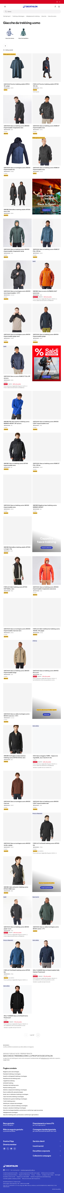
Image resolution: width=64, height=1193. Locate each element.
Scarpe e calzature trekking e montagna (14, 1108)
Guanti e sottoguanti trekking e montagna (15, 1076)
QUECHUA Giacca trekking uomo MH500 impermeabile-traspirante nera (17, 126)
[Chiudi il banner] (59, 2)
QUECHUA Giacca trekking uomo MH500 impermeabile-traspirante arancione (46, 588)
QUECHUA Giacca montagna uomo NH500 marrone (17, 802)
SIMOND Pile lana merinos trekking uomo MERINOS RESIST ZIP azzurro (17, 422)
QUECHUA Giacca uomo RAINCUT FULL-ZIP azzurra (17, 377)
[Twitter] (8, 1148)
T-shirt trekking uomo (9, 1101)
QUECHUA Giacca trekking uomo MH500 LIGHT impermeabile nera (46, 422)
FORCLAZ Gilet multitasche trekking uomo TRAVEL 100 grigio (46, 629)
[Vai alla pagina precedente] (26, 1035)
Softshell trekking (8, 1083)
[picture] (17, 67)
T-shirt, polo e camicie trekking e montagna (15, 1105)
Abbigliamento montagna (10, 1112)
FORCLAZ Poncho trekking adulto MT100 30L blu (46, 85)
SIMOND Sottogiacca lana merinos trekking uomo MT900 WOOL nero (15, 756)
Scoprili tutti (47, 376)
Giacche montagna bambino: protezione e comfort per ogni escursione (23, 1110)
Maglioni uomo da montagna (11, 1071)
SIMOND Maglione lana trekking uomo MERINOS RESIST (45, 506)
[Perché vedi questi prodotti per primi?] (4, 50)
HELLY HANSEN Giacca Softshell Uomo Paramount (16, 1016)
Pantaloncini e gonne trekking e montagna (15, 1099)
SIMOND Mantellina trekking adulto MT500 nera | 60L (17, 210)
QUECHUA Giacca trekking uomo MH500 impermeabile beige (17, 671)
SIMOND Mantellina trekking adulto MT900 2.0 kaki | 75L (17, 548)
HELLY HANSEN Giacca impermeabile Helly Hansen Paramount (46, 971)
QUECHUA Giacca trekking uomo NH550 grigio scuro (16, 928)
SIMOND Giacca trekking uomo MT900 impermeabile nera (16, 464)
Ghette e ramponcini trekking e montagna (15, 1089)
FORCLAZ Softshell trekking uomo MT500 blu (46, 844)
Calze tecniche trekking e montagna (13, 1096)
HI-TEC (17, 1053)
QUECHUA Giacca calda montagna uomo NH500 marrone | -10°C (17, 715)
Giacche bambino (23, 38)
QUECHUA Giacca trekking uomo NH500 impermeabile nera (16, 506)
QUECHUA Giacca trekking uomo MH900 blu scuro (46, 671)
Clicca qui (46, 714)
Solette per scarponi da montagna (12, 1103)
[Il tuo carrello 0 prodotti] (59, 6)
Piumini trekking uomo (9, 1087)
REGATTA (29, 1053)
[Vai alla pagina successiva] (38, 1035)
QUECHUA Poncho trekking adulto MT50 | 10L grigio (17, 85)
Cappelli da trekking (9, 1080)
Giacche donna (9, 38)
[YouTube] (11, 1148)
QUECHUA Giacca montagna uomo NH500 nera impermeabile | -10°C (17, 292)
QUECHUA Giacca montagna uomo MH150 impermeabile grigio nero (17, 335)
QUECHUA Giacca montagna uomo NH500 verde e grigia (17, 844)
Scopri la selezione (46, 547)
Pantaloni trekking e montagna (12, 1074)
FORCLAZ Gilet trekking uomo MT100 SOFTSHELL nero (15, 588)
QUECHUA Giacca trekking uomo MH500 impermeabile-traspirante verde (17, 250)
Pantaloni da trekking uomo (11, 1085)
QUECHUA (6, 1053)
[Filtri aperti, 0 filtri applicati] (5, 46)
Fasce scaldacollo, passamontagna (13, 1092)
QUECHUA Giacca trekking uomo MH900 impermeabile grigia (46, 335)
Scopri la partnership (46, 887)
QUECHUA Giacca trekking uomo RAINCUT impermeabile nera (46, 126)
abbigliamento (45, 1058)
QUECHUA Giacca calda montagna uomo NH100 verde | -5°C (46, 928)
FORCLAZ (12, 1053)
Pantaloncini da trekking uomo (11, 1078)
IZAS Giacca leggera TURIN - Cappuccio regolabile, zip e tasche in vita (45, 756)
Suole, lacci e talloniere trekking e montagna (15, 1094)
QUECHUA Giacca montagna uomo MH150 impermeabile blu (17, 168)
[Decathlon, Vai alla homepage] (30, 6)
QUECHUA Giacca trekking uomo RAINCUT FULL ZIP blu (46, 250)
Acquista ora (46, 210)
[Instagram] (14, 1148)
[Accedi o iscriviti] (55, 6)
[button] (56, 299)
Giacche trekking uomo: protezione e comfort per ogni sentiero (21, 1114)
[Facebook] (4, 1148)
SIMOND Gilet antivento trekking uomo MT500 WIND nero (16, 888)
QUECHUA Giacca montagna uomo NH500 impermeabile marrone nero (17, 629)
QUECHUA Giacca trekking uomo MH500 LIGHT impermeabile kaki (46, 802)
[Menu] (5, 6)
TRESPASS (23, 1053)
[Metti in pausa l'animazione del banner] (57, 2)
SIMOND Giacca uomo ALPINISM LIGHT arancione (45, 292)
